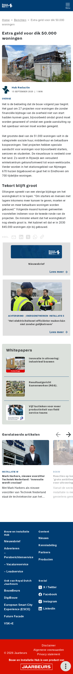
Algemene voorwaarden (48, 649)
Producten (46, 559)
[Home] (7, 5)
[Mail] (14, 237)
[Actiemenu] (65, 666)
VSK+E (9, 623)
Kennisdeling (48, 545)
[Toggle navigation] (68, 5)
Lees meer (57, 271)
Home (6, 20)
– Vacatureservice (16, 564)
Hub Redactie (21, 87)
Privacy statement (48, 654)
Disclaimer (49, 645)
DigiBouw (10, 597)
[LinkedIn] (22, 236)
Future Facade (14, 616)
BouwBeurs (12, 590)
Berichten (20, 20)
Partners (44, 552)
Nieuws (44, 538)
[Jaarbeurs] (36, 666)
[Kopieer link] (42, 237)
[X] (29, 236)
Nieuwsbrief (12, 541)
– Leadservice (13, 571)
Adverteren (11, 548)
